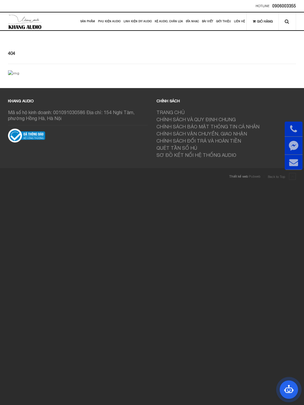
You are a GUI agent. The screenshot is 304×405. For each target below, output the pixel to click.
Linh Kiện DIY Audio (138, 21)
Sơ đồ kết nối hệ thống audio (196, 155)
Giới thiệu (223, 21)
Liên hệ (239, 21)
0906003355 (284, 6)
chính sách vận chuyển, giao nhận (201, 133)
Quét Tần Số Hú (176, 148)
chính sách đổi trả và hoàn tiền (198, 140)
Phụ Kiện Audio (109, 21)
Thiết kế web (238, 176)
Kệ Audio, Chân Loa (169, 21)
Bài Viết (207, 21)
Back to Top (277, 176)
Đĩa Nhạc (192, 21)
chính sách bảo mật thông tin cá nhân (207, 126)
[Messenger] (294, 145)
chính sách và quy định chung (196, 119)
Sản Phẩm (87, 21)
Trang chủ (170, 112)
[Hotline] (294, 129)
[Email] (294, 162)
